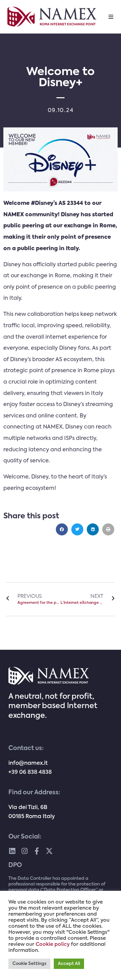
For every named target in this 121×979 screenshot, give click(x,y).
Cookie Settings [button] (29, 964)
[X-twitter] (49, 851)
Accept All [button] (69, 964)
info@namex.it (28, 763)
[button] (111, 17)
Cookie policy (53, 944)
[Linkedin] (11, 851)
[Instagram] (24, 851)
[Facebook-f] (36, 851)
